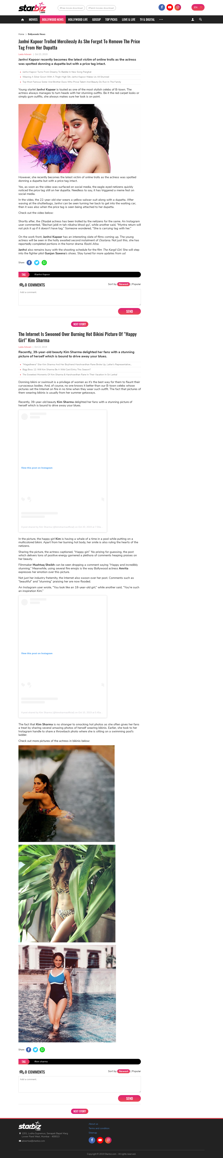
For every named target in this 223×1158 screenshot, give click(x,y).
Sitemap (93, 1132)
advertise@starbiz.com (33, 1140)
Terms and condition (99, 1128)
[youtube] (170, 7)
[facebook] (162, 7)
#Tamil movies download (101, 8)
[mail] (186, 7)
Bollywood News (53, 19)
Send (129, 311)
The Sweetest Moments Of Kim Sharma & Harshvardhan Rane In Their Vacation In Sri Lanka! (70, 374)
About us (93, 1123)
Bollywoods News (36, 34)
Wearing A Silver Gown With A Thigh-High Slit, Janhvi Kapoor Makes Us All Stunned (66, 76)
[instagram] (178, 7)
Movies (33, 19)
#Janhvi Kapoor (42, 274)
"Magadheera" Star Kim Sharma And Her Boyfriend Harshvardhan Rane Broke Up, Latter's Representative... (77, 364)
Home (21, 34)
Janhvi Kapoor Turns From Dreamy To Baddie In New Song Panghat (57, 71)
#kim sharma (41, 1061)
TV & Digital (147, 19)
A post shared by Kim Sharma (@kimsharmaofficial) (47, 527)
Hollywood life (78, 19)
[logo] (32, 6)
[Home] (22, 19)
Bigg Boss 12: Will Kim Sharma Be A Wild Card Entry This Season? (57, 369)
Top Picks (111, 19)
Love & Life (128, 19)
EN (195, 7)
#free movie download (71, 8)
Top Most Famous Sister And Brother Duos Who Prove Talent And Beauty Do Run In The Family (72, 81)
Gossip (96, 19)
